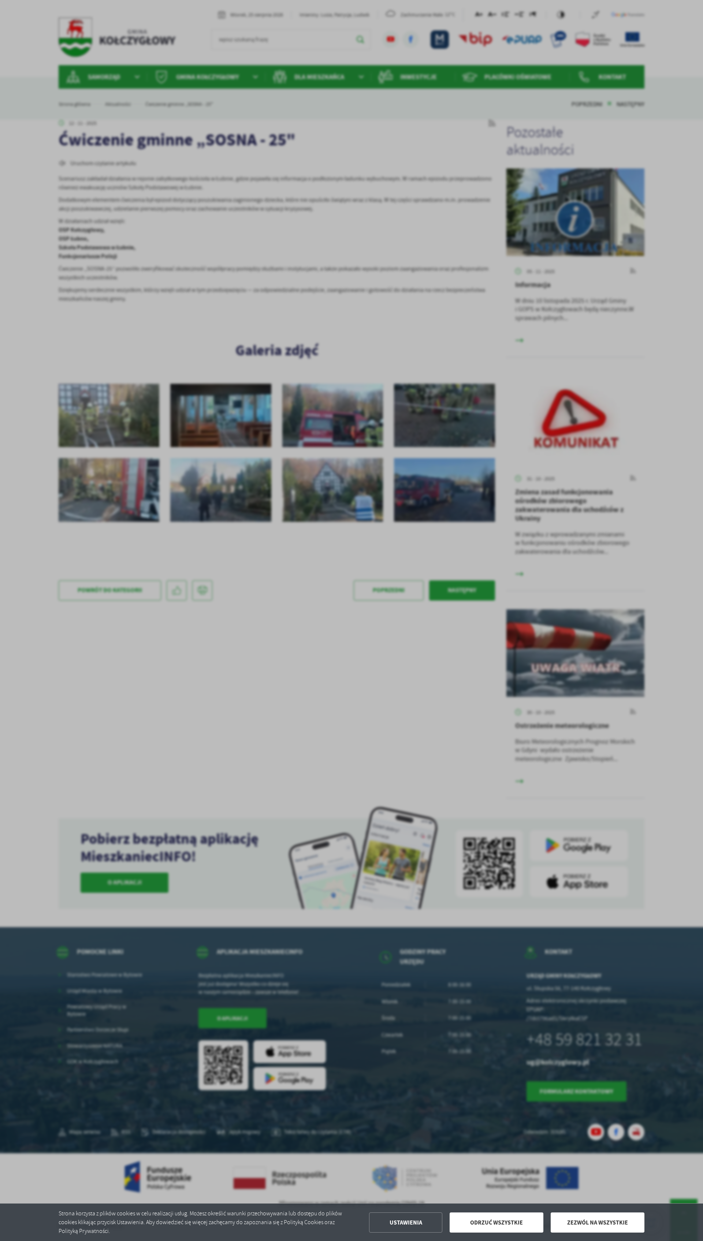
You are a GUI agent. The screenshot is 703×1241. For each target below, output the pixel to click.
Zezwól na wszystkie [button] (597, 1222)
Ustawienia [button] (406, 1222)
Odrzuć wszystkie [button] (496, 1222)
